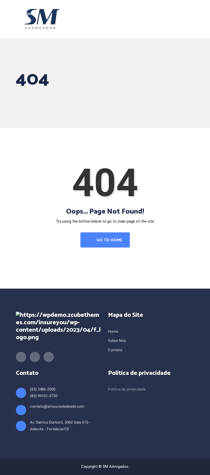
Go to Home (109, 240)
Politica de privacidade (127, 389)
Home (113, 331)
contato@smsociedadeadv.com (57, 406)
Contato (115, 350)
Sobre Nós (117, 340)
